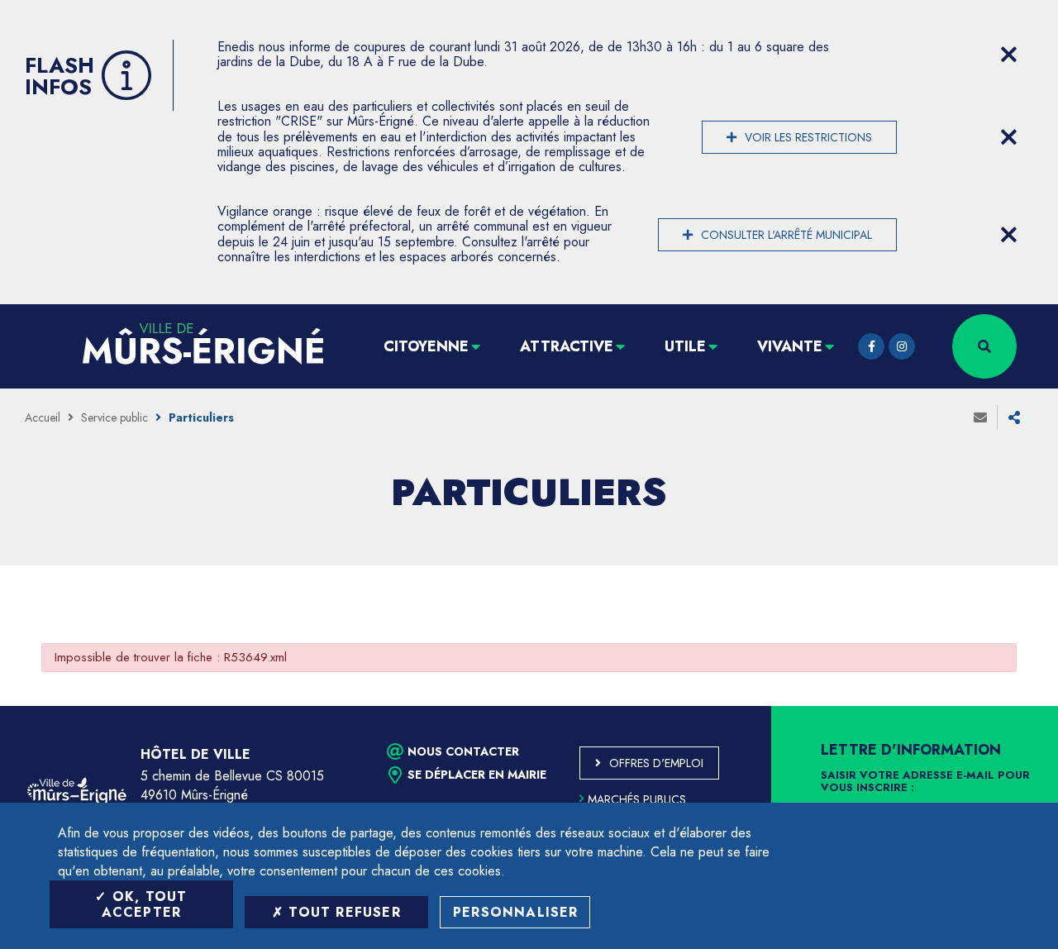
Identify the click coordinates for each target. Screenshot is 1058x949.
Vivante (789, 346)
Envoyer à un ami (980, 417)
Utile (685, 346)
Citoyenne (426, 346)
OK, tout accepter (145, 904)
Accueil (42, 417)
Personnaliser (516, 912)
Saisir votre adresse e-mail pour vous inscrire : (925, 782)
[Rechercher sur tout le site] (984, 346)
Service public (114, 417)
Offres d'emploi (656, 763)
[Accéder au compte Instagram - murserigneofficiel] (902, 346)
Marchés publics (637, 799)
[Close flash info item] (1008, 54)
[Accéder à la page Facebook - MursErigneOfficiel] (871, 346)
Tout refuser (342, 912)
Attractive (566, 346)
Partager (1014, 417)
